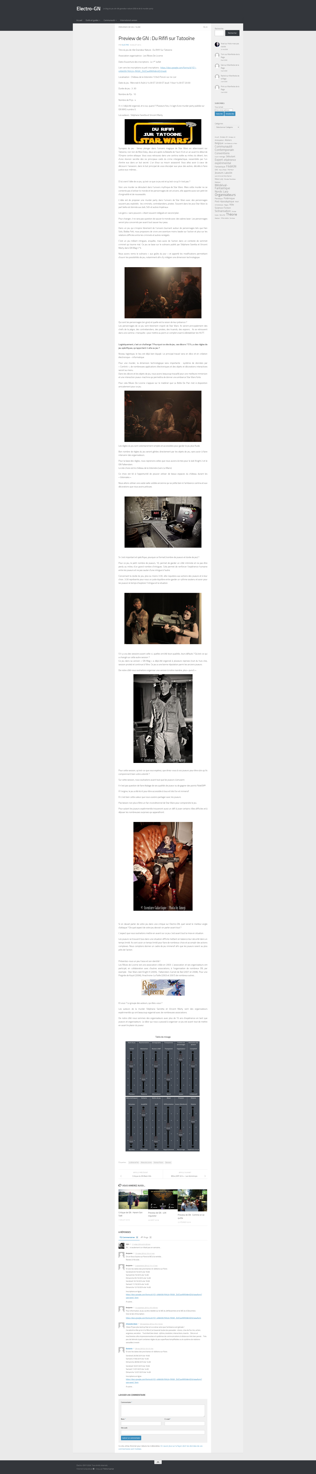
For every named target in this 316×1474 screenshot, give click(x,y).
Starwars (168, 1162)
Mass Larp (219, 179)
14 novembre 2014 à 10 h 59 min (146, 1308)
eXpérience (230, 159)
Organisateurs (225, 194)
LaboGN (228, 173)
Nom (123, 1419)
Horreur (231, 170)
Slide (138, 27)
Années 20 (224, 137)
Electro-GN (88, 9)
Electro (125, 45)
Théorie (231, 214)
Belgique (219, 143)
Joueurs (219, 172)
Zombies (232, 218)
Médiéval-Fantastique (222, 187)
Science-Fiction (158, 1162)
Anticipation (219, 140)
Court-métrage (220, 157)
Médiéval (217, 182)
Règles (226, 205)
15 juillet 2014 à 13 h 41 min (145, 1253)
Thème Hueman (108, 1469)
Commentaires (130, 1237)
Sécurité (222, 215)
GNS (216, 170)
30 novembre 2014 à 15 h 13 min (151, 1324)
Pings (147, 1237)
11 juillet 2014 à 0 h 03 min (141, 1244)
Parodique (219, 198)
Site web (124, 1428)
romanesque (219, 205)
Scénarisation (223, 210)
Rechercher (219, 28)
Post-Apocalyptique (224, 201)
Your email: (219, 107)
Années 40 (232, 137)
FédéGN (231, 166)
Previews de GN (126, 27)
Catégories (219, 123)
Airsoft (217, 137)
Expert (219, 159)
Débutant (230, 156)
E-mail (168, 1419)
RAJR (237, 202)
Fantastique (220, 167)
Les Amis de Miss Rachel (223, 176)
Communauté (109, 20)
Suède (216, 215)
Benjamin (129, 1348)
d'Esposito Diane (131, 1324)
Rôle (231, 204)
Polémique (229, 198)
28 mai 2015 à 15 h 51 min (144, 1349)
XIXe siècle (225, 218)
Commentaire (126, 1402)
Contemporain (224, 149)
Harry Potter (223, 170)
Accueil (79, 20)
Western (217, 218)
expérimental (223, 163)
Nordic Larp (221, 191)
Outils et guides (92, 20)
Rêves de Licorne (146, 1162)
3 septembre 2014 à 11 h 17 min (146, 1266)
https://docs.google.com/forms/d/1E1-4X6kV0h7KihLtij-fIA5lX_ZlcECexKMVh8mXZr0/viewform (163, 1318)
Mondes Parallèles (230, 179)
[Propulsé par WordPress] (93, 1469)
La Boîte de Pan (134, 1162)
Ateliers (228, 140)
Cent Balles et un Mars (230, 143)
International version (128, 20)
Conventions (222, 153)
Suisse (234, 211)
